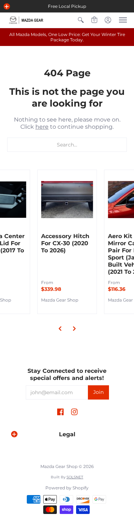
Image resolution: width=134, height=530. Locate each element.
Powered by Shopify (67, 487)
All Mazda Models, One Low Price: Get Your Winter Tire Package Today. (67, 37)
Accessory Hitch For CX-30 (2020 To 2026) (65, 243)
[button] (7, 6)
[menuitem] (81, 20)
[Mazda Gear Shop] (26, 20)
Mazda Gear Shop (59, 300)
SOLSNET (74, 477)
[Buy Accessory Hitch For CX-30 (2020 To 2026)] (67, 200)
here (42, 126)
